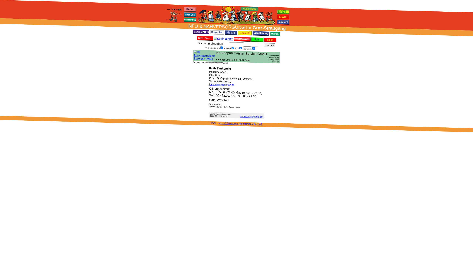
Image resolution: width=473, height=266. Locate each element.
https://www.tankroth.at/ (221, 84)
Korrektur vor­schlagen (251, 116)
